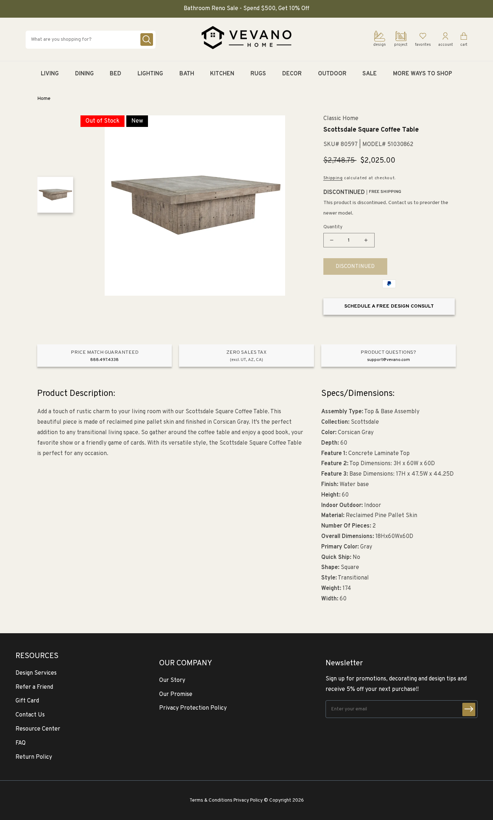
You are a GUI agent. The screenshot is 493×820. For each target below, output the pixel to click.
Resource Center (38, 729)
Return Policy (34, 757)
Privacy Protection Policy (193, 708)
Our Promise (175, 694)
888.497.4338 (104, 360)
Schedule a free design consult (389, 306)
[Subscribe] (468, 709)
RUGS (258, 74)
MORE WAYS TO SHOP (422, 74)
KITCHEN (222, 74)
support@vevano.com (388, 360)
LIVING (50, 74)
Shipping (333, 178)
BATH (186, 74)
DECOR (292, 74)
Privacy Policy (248, 800)
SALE (369, 74)
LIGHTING (150, 74)
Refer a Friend (34, 687)
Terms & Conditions (210, 800)
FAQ (21, 743)
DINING (84, 74)
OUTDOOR (332, 74)
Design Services (36, 673)
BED (115, 74)
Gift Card (27, 701)
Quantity (333, 227)
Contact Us (30, 715)
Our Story (172, 680)
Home (44, 99)
